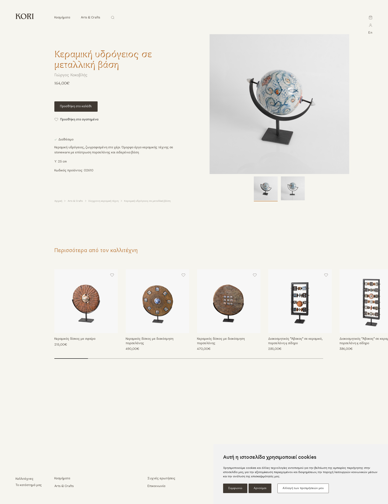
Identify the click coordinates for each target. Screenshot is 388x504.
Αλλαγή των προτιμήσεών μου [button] (303, 488)
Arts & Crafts (75, 201)
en (370, 32)
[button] (377, 301)
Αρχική (58, 201)
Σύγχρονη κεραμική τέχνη (103, 201)
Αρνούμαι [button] (260, 488)
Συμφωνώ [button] (235, 488)
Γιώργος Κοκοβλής (71, 75)
